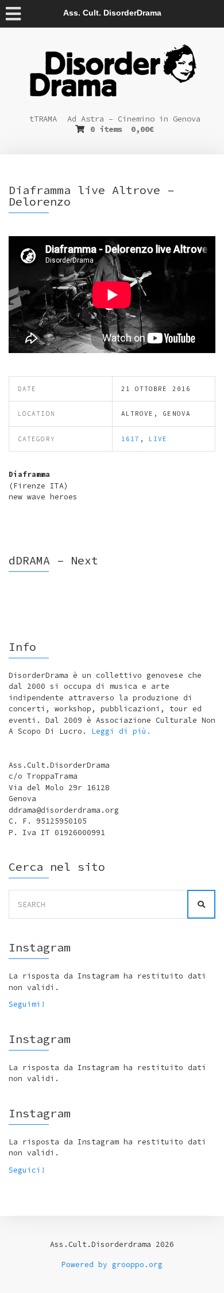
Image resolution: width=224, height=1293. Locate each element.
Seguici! (27, 1170)
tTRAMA (43, 118)
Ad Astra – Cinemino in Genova (133, 118)
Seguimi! (27, 1004)
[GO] (201, 904)
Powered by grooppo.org (112, 1264)
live (158, 439)
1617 (130, 439)
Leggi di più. (121, 731)
